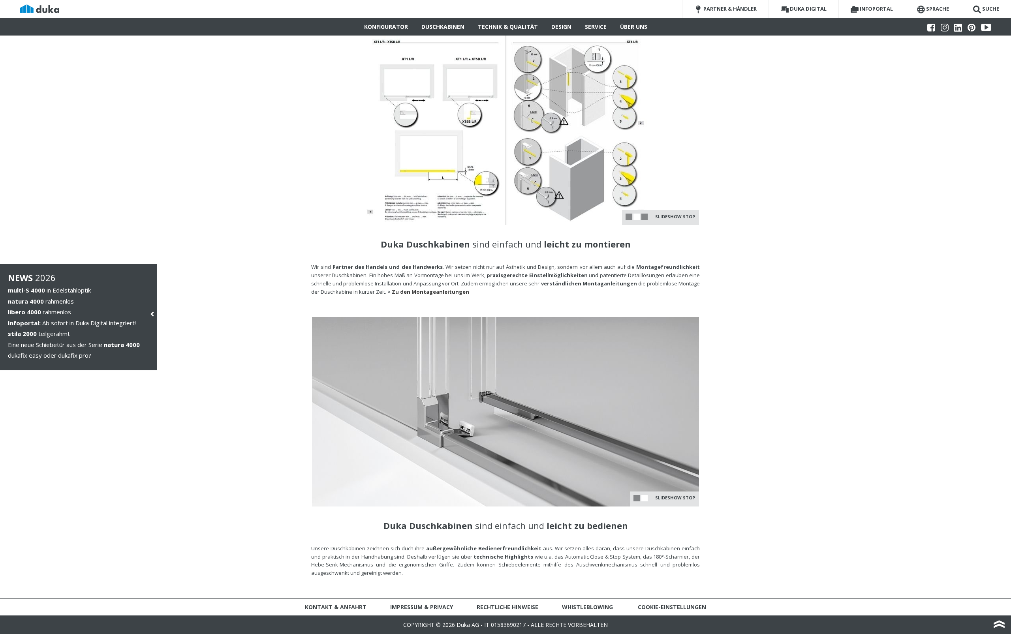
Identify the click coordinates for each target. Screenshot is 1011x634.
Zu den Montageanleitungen (430, 291)
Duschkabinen (442, 26)
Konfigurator (386, 26)
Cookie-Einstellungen (672, 607)
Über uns (633, 26)
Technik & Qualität (508, 26)
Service (596, 26)
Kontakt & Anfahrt (335, 607)
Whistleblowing (587, 607)
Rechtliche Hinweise (507, 607)
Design (561, 26)
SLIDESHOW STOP (675, 216)
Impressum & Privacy (421, 607)
